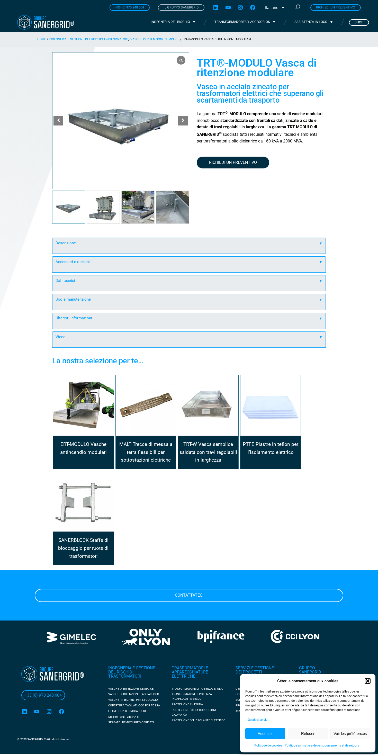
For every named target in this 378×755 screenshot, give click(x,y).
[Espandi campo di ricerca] (297, 7)
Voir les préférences (350, 733)
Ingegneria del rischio (170, 22)
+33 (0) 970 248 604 (129, 7)
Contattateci (189, 595)
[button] (367, 681)
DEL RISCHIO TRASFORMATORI (124, 674)
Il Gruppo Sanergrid (181, 7)
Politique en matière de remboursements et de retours (322, 745)
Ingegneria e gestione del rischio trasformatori (88, 39)
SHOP (359, 22)
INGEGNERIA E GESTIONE (131, 668)
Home (41, 39)
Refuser (307, 733)
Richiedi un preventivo (335, 7)
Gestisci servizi (258, 720)
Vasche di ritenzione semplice (154, 39)
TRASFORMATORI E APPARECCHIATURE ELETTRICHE (190, 672)
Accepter (265, 733)
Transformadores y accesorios (242, 22)
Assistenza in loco (310, 22)
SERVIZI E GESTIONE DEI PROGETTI (255, 670)
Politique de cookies (268, 745)
